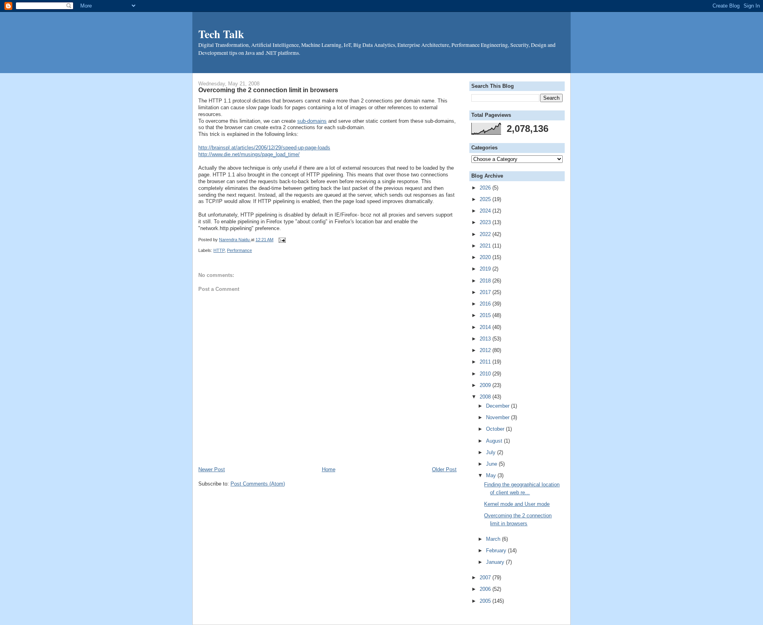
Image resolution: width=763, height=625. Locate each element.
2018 (486, 281)
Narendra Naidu (235, 239)
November (498, 417)
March (494, 539)
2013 (486, 339)
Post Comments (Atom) (257, 484)
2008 (486, 397)
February (497, 550)
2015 (486, 315)
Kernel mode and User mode (517, 504)
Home (328, 469)
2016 (486, 304)
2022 (486, 234)
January (496, 562)
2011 (486, 362)
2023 (486, 222)
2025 (486, 199)
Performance (239, 250)
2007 (486, 577)
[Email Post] (281, 239)
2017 (486, 292)
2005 (486, 601)
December (498, 406)
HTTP (219, 250)
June (492, 464)
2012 (486, 350)
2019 (486, 269)
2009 (486, 385)
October (496, 429)
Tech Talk (221, 34)
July (491, 452)
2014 (486, 327)
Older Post (444, 469)
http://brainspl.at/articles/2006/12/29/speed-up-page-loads (264, 148)
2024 (486, 211)
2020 (486, 257)
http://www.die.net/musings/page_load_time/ (249, 154)
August (495, 441)
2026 (486, 188)
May (492, 475)
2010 (486, 374)
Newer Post (211, 469)
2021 (486, 246)
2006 (486, 589)
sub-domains (312, 121)
